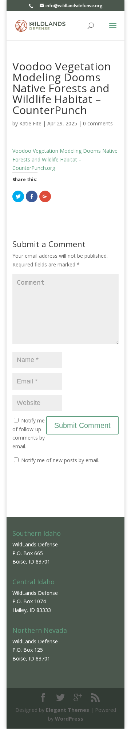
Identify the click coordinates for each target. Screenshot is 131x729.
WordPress (69, 718)
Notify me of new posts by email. (60, 460)
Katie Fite (30, 123)
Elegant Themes (67, 709)
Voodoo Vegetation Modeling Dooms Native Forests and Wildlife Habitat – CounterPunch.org (65, 159)
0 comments (98, 123)
